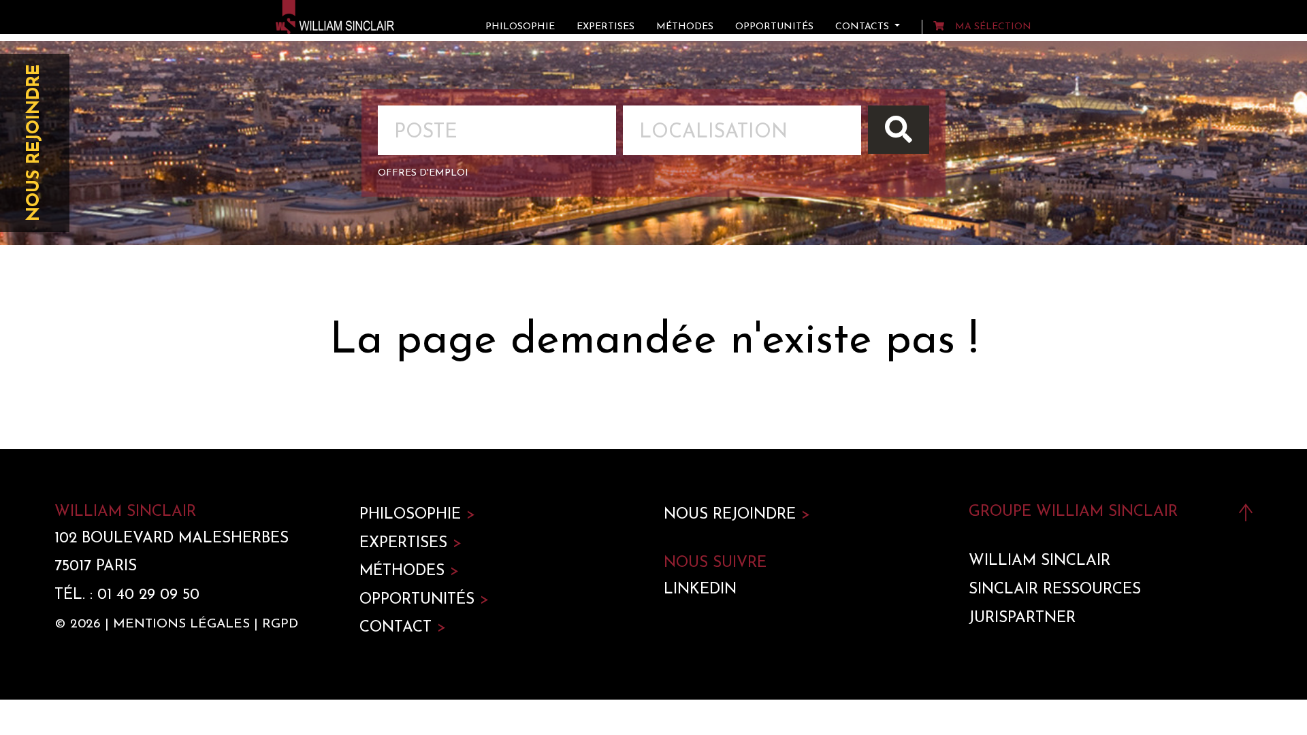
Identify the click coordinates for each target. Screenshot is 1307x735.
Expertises (605, 27)
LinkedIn (700, 590)
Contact (402, 628)
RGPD (280, 624)
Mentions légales (181, 624)
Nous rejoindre (34, 143)
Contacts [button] (863, 27)
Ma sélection (993, 27)
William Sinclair (1039, 561)
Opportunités (774, 27)
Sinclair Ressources (1055, 590)
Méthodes (684, 27)
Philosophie (520, 27)
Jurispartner (1022, 618)
